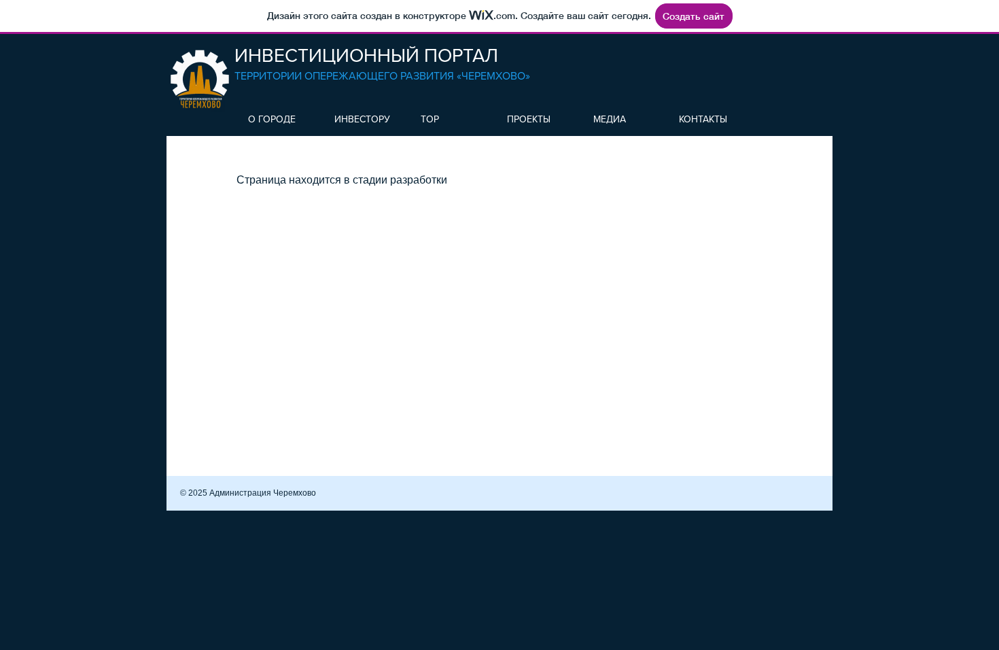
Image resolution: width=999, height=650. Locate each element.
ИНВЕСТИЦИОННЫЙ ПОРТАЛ (366, 55)
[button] (277, 119)
